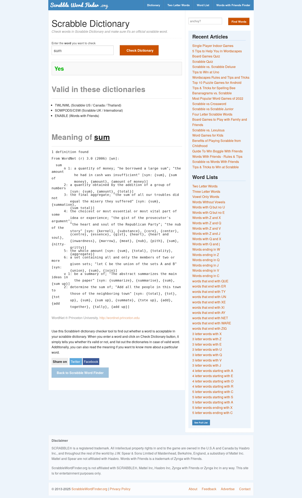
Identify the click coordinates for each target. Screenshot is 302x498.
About (193, 488)
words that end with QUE (210, 281)
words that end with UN (209, 296)
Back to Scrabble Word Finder (80, 372)
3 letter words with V (207, 360)
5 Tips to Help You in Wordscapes (217, 51)
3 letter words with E (207, 344)
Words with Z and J (206, 233)
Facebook (91, 361)
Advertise (228, 488)
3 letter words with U (207, 349)
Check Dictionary (140, 50)
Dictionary (153, 5)
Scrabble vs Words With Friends (215, 161)
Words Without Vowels (208, 202)
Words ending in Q (205, 259)
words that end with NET (210, 318)
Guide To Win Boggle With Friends (217, 151)
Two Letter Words (178, 5)
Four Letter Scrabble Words (212, 114)
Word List (203, 5)
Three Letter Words (206, 191)
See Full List (201, 422)
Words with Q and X (206, 238)
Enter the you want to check (74, 42)
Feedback (209, 488)
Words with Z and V (206, 228)
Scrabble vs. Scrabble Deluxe (214, 66)
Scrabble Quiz (202, 61)
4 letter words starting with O (212, 381)
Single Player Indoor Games (212, 45)
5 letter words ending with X (212, 407)
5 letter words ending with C (212, 412)
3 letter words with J (206, 365)
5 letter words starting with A (212, 402)
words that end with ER (209, 286)
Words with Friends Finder (233, 5)
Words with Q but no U (208, 207)
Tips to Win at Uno (205, 72)
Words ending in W (206, 249)
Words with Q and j (206, 244)
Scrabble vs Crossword (209, 103)
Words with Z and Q (206, 223)
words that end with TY (209, 291)
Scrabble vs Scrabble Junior (212, 108)
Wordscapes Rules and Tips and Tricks (220, 77)
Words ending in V (205, 270)
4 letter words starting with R (212, 386)
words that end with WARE (211, 323)
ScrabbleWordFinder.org (89, 488)
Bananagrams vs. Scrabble (212, 93)
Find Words (239, 21)
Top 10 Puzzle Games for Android (216, 82)
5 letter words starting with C (212, 391)
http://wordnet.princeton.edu (119, 317)
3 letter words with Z (206, 339)
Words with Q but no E (208, 212)
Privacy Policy (120, 488)
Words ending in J (205, 265)
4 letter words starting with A (212, 370)
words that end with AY (208, 312)
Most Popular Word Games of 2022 (217, 98)
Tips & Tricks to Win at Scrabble (215, 167)
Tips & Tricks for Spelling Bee (213, 87)
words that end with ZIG (209, 328)
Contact (244, 488)
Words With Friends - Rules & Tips (217, 156)
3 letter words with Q (207, 354)
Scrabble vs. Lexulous (208, 130)
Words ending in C (205, 275)
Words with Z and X (206, 217)
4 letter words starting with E (212, 375)
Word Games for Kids (207, 135)
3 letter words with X (207, 333)
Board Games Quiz (206, 56)
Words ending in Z (205, 254)
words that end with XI (208, 307)
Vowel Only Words (205, 196)
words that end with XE (209, 302)
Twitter (75, 361)
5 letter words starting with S (212, 397)
